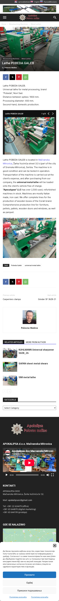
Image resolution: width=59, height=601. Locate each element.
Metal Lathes (36, 24)
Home (3, 24)
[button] (54, 545)
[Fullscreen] (52, 474)
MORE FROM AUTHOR (36, 342)
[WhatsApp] (25, 77)
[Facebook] (6, 77)
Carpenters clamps (12, 299)
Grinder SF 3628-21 (47, 299)
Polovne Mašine (11, 67)
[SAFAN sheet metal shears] (10, 367)
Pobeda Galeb (16, 265)
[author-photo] (29, 324)
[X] (12, 77)
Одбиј (29, 582)
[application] (29, 463)
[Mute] (47, 474)
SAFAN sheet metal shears (33, 363)
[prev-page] (4, 391)
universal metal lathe (33, 265)
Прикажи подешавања (29, 590)
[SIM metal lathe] (10, 381)
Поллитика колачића (18, 597)
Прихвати (29, 574)
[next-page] (9, 391)
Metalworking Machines (18, 24)
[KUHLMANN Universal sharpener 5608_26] (10, 353)
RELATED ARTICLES (13, 342)
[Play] (6, 474)
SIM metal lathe (27, 377)
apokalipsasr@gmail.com (20, 500)
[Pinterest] (19, 77)
